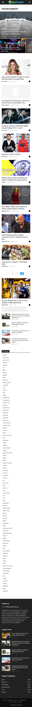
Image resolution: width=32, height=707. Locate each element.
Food (4, 433)
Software (5, 553)
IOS (4, 480)
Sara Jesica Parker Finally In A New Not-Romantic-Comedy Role (16, 78)
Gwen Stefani (6, 448)
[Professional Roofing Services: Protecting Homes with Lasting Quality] (6, 341)
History (5, 455)
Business (5, 380)
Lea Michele (6, 493)
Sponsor (5, 556)
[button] (3, 2)
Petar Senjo (4, 81)
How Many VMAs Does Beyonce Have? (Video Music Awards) (14, 208)
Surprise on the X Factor (11, 154)
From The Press (7, 435)
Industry (5, 473)
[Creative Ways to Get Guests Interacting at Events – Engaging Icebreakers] (13, 48)
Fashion (5, 428)
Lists (4, 498)
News (4, 525)
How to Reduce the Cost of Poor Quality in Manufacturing (14, 302)
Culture (5, 405)
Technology (6, 571)
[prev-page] (8, 273)
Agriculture (6, 360)
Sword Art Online (8, 566)
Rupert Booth (5, 304)
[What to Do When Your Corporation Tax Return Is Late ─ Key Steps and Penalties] (16, 25)
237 (17, 273)
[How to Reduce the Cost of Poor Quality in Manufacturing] (16, 288)
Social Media (6, 551)
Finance (5, 430)
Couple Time (6, 402)
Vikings (5, 583)
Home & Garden (7, 463)
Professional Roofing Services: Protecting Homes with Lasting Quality (20, 340)
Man (4, 500)
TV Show (5, 581)
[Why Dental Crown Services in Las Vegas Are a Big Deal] (6, 333)
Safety (4, 546)
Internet (5, 478)
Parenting (5, 531)
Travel (4, 578)
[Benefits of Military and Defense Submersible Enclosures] (6, 325)
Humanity (5, 470)
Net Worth (6, 523)
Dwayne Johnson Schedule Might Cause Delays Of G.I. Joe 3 (15, 127)
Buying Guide (6, 382)
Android (5, 362)
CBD (4, 392)
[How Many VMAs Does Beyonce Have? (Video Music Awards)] (16, 195)
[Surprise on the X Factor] (16, 143)
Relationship (6, 541)
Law (4, 490)
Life (4, 495)
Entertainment (9, 6)
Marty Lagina (6, 508)
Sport (4, 558)
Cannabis (5, 385)
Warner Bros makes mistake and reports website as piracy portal (14, 179)
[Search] (29, 2)
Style (4, 563)
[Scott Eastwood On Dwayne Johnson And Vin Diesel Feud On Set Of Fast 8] (16, 223)
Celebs (5, 395)
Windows (5, 586)
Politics (5, 538)
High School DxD (7, 453)
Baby (4, 370)
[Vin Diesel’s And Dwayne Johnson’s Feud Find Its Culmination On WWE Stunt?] (16, 92)
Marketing (6, 503)
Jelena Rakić (5, 266)
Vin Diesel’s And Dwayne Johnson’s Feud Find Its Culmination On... (16, 102)
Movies (5, 515)
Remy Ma (5, 543)
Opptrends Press (5, 211)
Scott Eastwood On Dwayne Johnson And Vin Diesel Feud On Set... (15, 237)
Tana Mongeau (7, 568)
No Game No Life (7, 528)
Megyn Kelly (6, 510)
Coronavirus (6, 400)
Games (5, 443)
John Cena (6, 483)
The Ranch (6, 573)
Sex (4, 548)
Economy (5, 415)
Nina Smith (4, 36)
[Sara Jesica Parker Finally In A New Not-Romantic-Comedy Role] (16, 67)
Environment (6, 425)
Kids (4, 485)
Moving (5, 518)
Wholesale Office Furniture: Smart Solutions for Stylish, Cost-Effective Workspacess (21, 316)
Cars (4, 387)
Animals (5, 365)
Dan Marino (6, 407)
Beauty (5, 372)
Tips (4, 576)
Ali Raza (3, 182)
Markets (5, 505)
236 (13, 273)
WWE (4, 588)
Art (3, 367)
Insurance (5, 475)
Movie (4, 513)
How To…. (5, 468)
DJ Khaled (5, 413)
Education (5, 418)
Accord (5, 355)
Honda (4, 465)
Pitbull (4, 536)
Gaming (5, 445)
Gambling (5, 440)
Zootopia (5, 591)
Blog (4, 377)
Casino (5, 390)
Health (4, 450)
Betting (5, 375)
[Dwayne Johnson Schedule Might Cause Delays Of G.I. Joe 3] (16, 116)
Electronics (6, 420)
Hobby (4, 458)
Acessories (6, 357)
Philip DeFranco (7, 533)
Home (3, 6)
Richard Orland (5, 105)
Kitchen (5, 488)
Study (4, 561)
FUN (4, 438)
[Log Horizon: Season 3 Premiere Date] (16, 252)
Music (4, 520)
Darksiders (6, 410)
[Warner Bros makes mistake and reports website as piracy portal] (16, 168)
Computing (6, 397)
